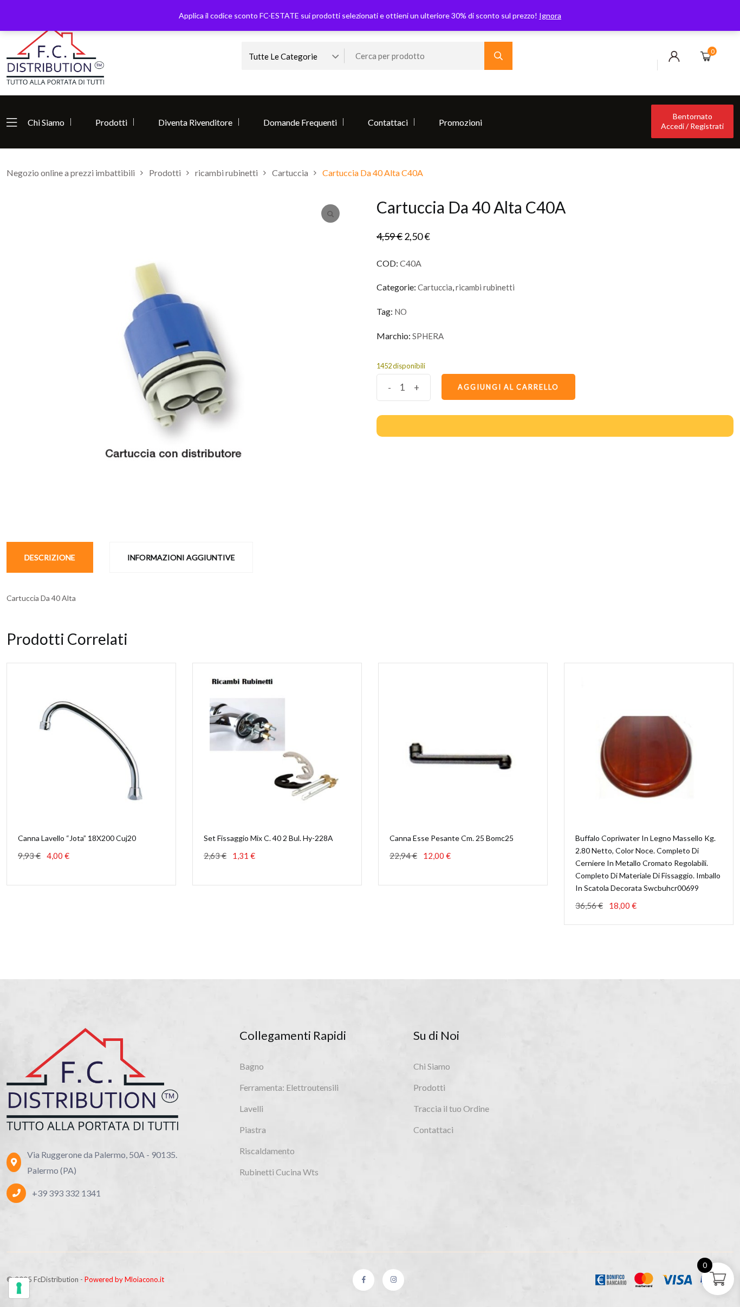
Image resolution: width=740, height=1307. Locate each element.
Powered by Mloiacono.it (124, 1279)
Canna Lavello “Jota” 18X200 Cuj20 (77, 838)
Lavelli (251, 1108)
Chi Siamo (46, 122)
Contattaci (388, 122)
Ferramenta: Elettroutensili (289, 1087)
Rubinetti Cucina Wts (279, 1172)
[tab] (50, 557)
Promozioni (460, 122)
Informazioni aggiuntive (181, 557)
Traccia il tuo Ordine (451, 1108)
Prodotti (111, 122)
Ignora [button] (550, 15)
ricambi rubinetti (485, 287)
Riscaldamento (267, 1151)
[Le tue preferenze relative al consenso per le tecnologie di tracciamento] (19, 1288)
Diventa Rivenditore (195, 122)
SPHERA (428, 336)
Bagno (251, 1066)
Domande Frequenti (300, 122)
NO (400, 311)
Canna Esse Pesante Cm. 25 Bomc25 (452, 838)
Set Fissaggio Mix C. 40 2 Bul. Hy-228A (268, 838)
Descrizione (49, 557)
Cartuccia (435, 287)
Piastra (252, 1129)
